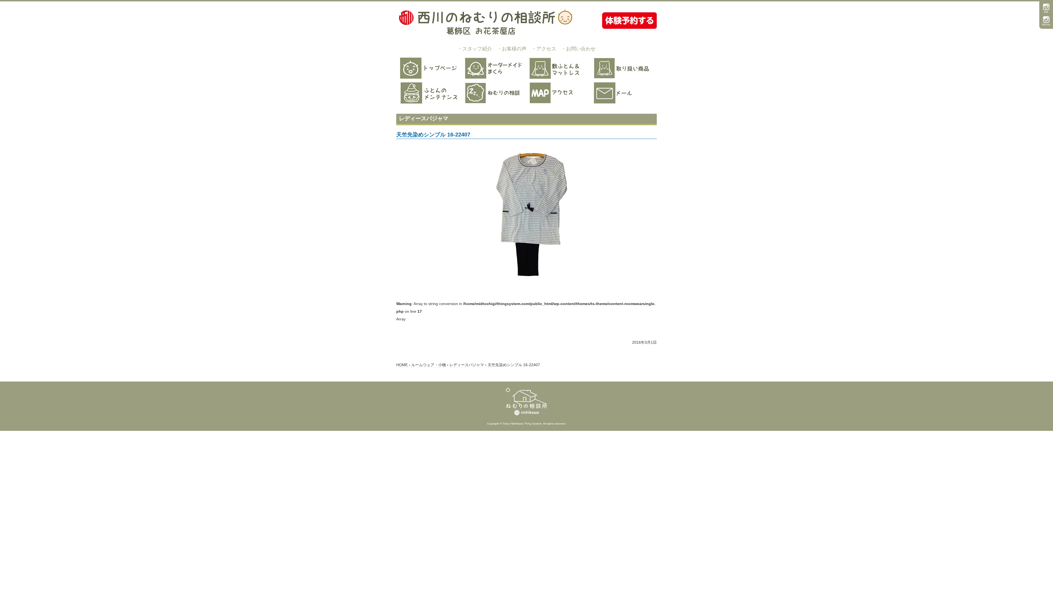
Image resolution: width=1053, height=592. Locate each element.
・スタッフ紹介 (474, 49)
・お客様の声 (511, 49)
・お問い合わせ (578, 49)
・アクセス (543, 49)
